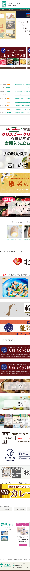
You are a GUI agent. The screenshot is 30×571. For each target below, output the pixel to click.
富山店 (10, 538)
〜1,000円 (6, 509)
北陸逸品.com (12, 9)
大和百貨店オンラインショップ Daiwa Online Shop (10, 4)
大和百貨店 (5, 565)
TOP (3, 9)
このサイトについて (17, 563)
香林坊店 (10, 532)
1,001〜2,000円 (20, 509)
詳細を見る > (13, 67)
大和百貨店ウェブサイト (19, 565)
